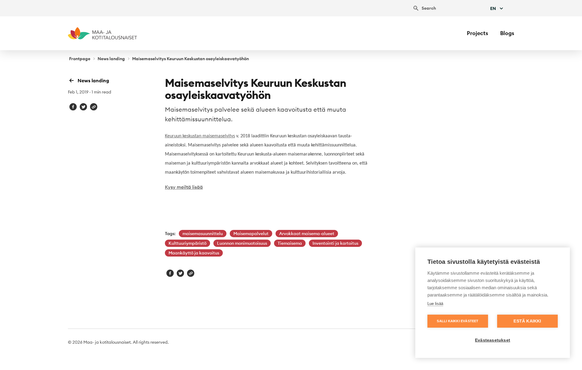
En (493, 8)
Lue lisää (435, 303)
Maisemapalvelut (251, 233)
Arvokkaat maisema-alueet (306, 233)
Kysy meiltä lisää (184, 187)
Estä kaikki (527, 321)
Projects (477, 33)
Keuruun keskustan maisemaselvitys (200, 136)
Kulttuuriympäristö (187, 243)
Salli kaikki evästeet (457, 321)
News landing (111, 58)
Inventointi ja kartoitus (335, 243)
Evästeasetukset (492, 340)
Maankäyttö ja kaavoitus (194, 253)
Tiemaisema (290, 243)
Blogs (507, 33)
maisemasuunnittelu (202, 233)
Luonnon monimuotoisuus (242, 243)
